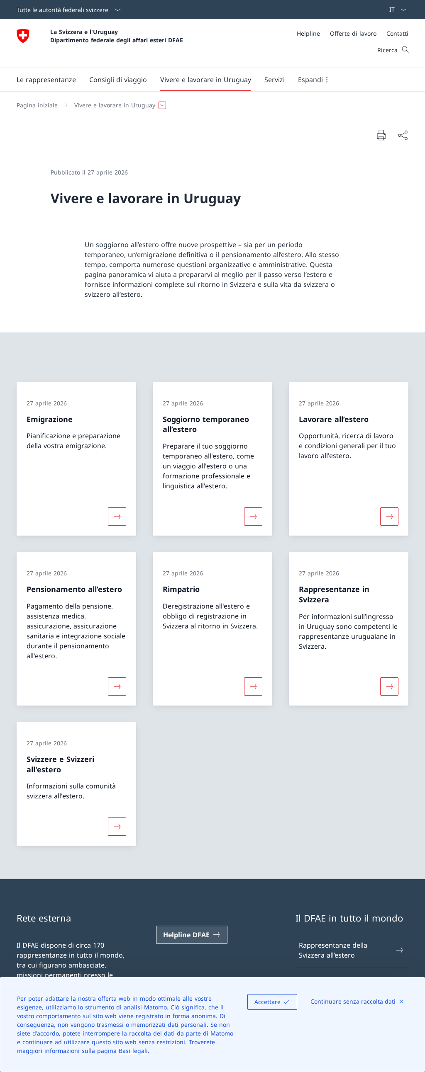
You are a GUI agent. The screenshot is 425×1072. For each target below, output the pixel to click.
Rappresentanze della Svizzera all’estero (333, 950)
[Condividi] (402, 135)
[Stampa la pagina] (381, 135)
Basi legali (133, 1051)
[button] (46, 79)
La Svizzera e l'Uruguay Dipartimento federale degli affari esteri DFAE (116, 36)
